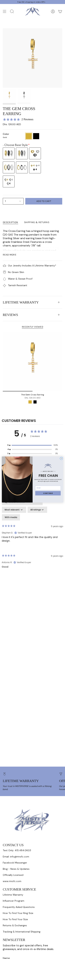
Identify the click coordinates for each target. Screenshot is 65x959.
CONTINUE (48, 493)
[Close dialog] (61, 458)
